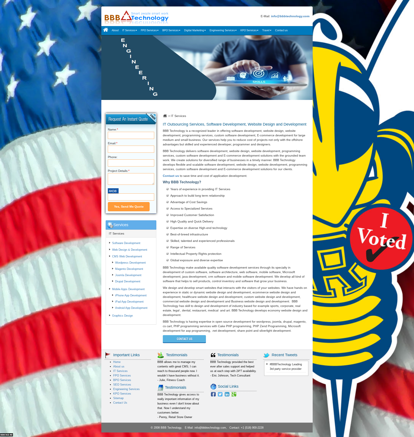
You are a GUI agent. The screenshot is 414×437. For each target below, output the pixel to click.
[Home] (105, 30)
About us (118, 366)
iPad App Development (129, 301)
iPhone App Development (131, 295)
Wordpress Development (130, 262)
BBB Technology (171, 427)
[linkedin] (227, 393)
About (115, 30)
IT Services (128, 30)
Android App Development (131, 307)
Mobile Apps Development (128, 289)
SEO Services (122, 384)
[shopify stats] (6, 434)
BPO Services (170, 30)
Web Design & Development (129, 249)
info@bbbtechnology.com (210, 427)
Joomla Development (128, 275)
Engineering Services (222, 30)
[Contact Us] (184, 339)
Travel (266, 30)
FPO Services (149, 30)
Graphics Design (122, 315)
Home (117, 362)
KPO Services (248, 30)
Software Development (126, 243)
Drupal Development (127, 281)
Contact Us (120, 402)
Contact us (281, 30)
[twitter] (220, 393)
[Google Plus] (234, 393)
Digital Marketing (194, 30)
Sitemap (118, 398)
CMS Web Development (127, 256)
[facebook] (213, 393)
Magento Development (129, 269)
